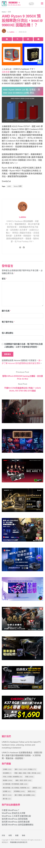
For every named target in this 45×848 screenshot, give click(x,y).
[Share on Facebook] (7, 39)
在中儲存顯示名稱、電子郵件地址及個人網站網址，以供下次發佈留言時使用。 (23, 345)
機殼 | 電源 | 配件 (23, 780)
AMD (9, 186)
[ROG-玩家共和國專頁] (22, 412)
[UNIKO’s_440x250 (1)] (22, 501)
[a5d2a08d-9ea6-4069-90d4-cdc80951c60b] (22, 531)
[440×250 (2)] (22, 560)
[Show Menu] (42, 3)
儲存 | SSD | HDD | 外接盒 (25, 769)
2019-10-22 (22, 32)
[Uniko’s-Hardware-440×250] (22, 679)
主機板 (7, 769)
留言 (4, 279)
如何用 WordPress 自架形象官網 (16, 822)
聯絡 (23, 835)
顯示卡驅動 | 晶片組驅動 (25, 795)
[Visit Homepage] (12, 3)
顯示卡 (7, 795)
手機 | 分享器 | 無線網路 (12, 776)
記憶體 (7, 791)
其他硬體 (7, 773)
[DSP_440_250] (22, 590)
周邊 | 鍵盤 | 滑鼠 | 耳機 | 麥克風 (27, 773)
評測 (3, 835)
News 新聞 (18, 186)
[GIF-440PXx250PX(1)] (22, 708)
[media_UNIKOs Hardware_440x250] (22, 620)
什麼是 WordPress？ (10, 810)
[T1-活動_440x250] (22, 472)
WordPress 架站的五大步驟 (13, 813)
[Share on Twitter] (18, 39)
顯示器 (7, 798)
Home (4, 12)
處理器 (37, 788)
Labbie (11, 32)
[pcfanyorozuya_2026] (22, 442)
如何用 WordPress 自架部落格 (15, 819)
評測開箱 (19, 791)
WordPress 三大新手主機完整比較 (16, 816)
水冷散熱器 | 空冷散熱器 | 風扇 (15, 784)
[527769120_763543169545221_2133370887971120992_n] (22, 649)
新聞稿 (7, 780)
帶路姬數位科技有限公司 (18, 842)
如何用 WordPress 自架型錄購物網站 (17, 825)
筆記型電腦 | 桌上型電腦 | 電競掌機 (16, 788)
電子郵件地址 (8, 322)
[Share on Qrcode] (28, 39)
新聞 (9, 12)
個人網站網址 (7, 333)
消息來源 (5, 72)
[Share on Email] (38, 39)
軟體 (31, 791)
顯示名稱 (6, 311)
